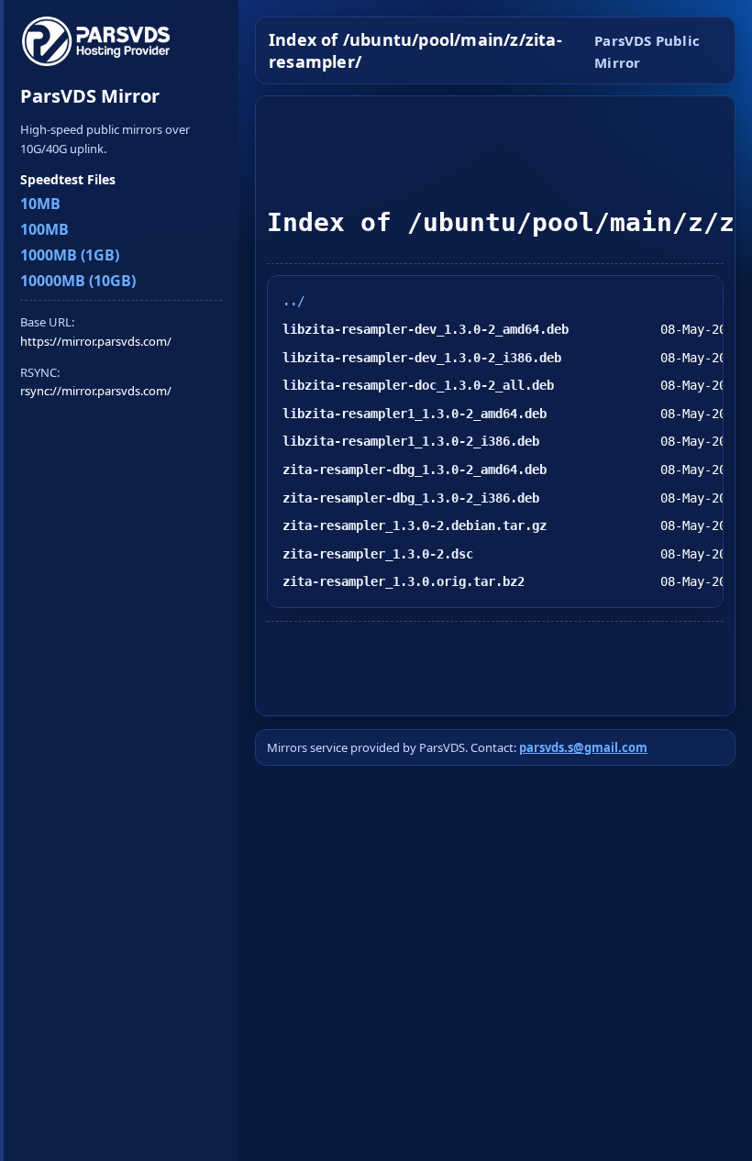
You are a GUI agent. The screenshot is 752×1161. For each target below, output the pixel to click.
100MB (44, 229)
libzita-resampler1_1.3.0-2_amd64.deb (414, 413)
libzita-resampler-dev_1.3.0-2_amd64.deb (425, 329)
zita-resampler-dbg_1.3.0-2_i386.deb (410, 498)
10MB (40, 204)
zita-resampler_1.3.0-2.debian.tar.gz (414, 525)
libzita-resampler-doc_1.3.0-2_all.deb (418, 385)
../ (293, 300)
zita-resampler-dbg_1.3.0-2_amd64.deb (414, 469)
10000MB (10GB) (78, 281)
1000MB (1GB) (69, 255)
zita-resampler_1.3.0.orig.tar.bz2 (403, 581)
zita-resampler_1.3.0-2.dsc (377, 554)
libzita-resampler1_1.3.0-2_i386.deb (410, 441)
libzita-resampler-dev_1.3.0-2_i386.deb (421, 357)
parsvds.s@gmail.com (583, 747)
